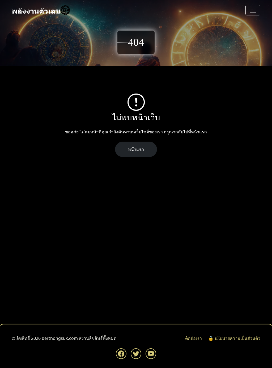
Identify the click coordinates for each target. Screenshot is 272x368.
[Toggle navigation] (252, 10)
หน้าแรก (136, 149)
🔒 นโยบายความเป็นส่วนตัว (234, 338)
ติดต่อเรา (193, 338)
